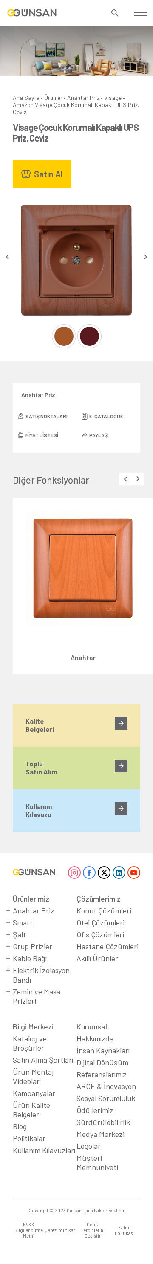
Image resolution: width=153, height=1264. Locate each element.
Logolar (88, 1146)
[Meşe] (64, 336)
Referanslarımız (101, 1074)
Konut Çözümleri (103, 910)
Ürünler (53, 97)
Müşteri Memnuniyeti (97, 1162)
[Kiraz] (89, 336)
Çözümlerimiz (98, 898)
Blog (20, 1126)
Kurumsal (91, 1026)
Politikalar (29, 1138)
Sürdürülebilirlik (103, 1122)
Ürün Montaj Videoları (33, 1076)
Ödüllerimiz (94, 1110)
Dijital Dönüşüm (102, 1062)
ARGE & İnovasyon (106, 1086)
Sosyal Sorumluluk (105, 1098)
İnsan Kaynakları (103, 1050)
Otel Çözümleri (100, 922)
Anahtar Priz (83, 97)
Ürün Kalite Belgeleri (31, 1109)
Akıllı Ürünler (97, 958)
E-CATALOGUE (106, 416)
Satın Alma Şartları (43, 1059)
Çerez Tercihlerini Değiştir (93, 1230)
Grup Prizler (32, 946)
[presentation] (7, 257)
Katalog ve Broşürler (30, 1043)
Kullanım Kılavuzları (44, 1150)
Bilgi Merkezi (33, 1026)
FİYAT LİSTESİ (42, 435)
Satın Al (48, 174)
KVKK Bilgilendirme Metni (28, 1230)
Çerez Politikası (60, 1230)
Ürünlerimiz (31, 898)
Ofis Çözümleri (100, 934)
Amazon (23, 104)
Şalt (19, 934)
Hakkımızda (94, 1038)
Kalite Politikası (124, 1230)
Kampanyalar (34, 1093)
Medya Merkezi (100, 1134)
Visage (113, 97)
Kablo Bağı (30, 958)
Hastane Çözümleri (107, 946)
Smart (23, 922)
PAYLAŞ (98, 435)
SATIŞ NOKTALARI (47, 416)
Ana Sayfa (26, 97)
